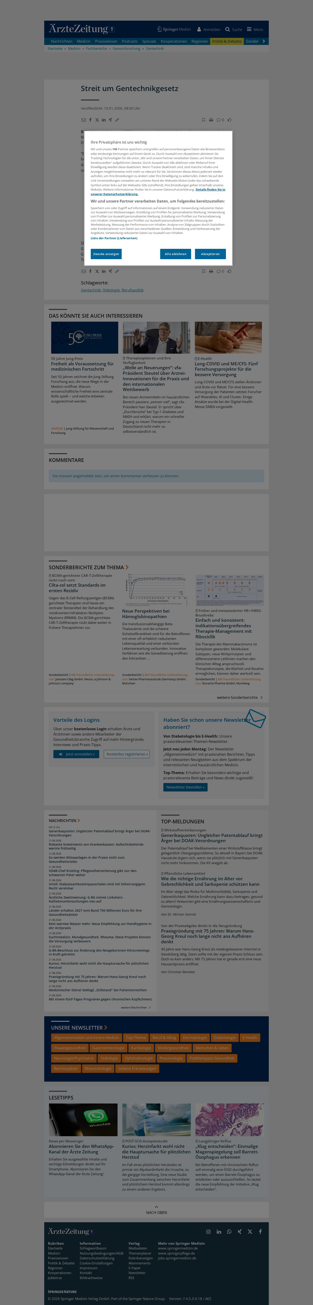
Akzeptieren (210, 254)
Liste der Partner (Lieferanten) (114, 238)
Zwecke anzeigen (106, 254)
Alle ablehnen (175, 254)
